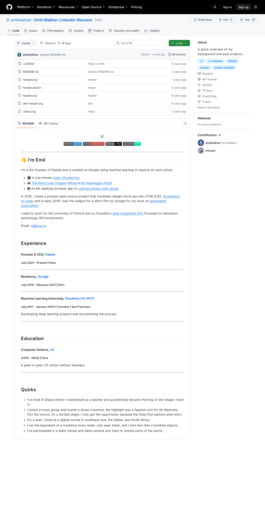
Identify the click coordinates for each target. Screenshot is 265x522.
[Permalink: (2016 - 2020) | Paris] (18, 358)
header (92, 79)
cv (201, 61)
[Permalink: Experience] (18, 243)
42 (52, 350)
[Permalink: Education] (18, 338)
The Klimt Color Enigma (48, 183)
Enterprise (116, 7)
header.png (30, 79)
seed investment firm (127, 213)
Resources (67, 7)
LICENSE (28, 63)
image (92, 87)
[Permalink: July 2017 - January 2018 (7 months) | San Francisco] (18, 306)
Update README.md (53, 54)
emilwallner (21, 20)
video (91, 111)
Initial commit (96, 63)
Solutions (44, 7)
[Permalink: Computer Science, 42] (18, 349)
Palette (50, 254)
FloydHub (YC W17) (79, 298)
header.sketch (32, 87)
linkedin (232, 61)
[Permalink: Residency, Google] (18, 276)
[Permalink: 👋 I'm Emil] (18, 159)
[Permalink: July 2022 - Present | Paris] (18, 262)
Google (43, 276)
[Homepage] (9, 7)
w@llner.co (39, 226)
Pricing (136, 7)
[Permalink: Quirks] (18, 389)
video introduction (66, 178)
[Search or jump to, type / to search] (215, 7)
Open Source (91, 7)
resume (204, 67)
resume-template (224, 67)
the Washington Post (96, 183)
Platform (23, 7)
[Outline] (185, 123)
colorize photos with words (98, 188)
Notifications (205, 19)
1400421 (145, 54)
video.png (29, 111)
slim (90, 103)
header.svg (30, 95)
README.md (31, 71)
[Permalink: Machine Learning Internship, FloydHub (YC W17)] (18, 298)
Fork (227, 19)
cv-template (215, 61)
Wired (72, 183)
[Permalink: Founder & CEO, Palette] (18, 254)
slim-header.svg (33, 103)
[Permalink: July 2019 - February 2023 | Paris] (18, 285)
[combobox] (142, 43)
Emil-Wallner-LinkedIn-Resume (63, 20)
